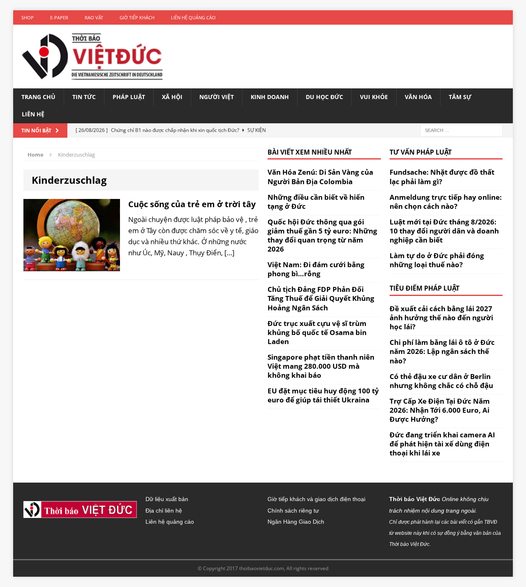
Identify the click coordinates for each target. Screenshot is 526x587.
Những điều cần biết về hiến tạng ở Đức (316, 201)
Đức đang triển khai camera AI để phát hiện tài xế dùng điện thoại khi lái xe (442, 444)
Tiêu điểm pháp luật (424, 288)
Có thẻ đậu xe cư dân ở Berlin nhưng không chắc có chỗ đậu (441, 381)
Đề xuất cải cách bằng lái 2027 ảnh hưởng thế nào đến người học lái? (441, 317)
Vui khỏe (374, 97)
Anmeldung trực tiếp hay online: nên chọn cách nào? (446, 201)
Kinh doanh (270, 97)
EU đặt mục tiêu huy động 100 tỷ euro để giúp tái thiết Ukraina (323, 395)
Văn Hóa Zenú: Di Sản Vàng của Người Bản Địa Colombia (320, 176)
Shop (27, 17)
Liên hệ (33, 114)
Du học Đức (324, 97)
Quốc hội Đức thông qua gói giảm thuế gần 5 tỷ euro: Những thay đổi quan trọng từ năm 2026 (322, 235)
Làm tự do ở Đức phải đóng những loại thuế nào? (437, 260)
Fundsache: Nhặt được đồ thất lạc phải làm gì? (442, 176)
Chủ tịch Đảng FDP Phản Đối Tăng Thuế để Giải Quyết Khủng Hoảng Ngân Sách (321, 298)
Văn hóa (418, 97)
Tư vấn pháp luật (421, 152)
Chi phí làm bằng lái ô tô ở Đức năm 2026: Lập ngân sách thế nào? (442, 351)
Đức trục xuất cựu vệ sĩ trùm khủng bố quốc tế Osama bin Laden (317, 332)
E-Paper (59, 17)
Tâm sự (460, 97)
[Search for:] (461, 130)
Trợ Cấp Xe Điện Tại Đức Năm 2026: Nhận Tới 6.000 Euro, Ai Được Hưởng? (440, 410)
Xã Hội (172, 97)
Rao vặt (94, 17)
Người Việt (216, 97)
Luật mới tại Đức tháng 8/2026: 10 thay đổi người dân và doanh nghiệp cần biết (444, 231)
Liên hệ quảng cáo (193, 17)
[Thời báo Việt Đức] (92, 56)
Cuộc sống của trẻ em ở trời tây (192, 204)
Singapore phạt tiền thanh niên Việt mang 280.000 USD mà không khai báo (321, 366)
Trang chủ (38, 97)
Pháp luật (129, 97)
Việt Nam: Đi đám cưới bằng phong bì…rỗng (316, 269)
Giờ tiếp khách (137, 17)
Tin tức (84, 97)
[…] (229, 252)
